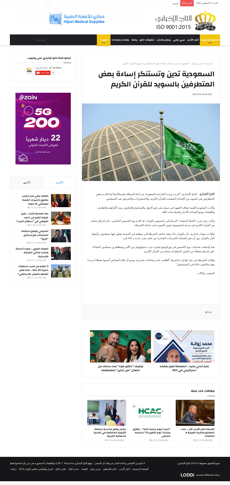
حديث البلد (73, 469)
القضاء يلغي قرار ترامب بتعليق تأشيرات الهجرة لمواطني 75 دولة (35, 200)
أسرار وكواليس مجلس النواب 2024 (36, 469)
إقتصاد (84, 469)
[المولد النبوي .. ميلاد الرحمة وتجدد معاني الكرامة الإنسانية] (61, 253)
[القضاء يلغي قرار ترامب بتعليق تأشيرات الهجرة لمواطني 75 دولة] (61, 200)
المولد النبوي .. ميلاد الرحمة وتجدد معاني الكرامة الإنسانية (32, 252)
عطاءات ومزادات (120, 40)
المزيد (104, 40)
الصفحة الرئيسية (210, 40)
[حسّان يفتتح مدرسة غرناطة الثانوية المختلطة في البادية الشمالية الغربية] (106, 413)
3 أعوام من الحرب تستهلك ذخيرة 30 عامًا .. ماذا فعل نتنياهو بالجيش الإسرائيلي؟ (33, 270)
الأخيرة (59, 182)
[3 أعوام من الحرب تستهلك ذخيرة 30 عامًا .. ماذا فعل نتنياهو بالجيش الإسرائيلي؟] (61, 270)
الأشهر (26, 182)
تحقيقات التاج (147, 40)
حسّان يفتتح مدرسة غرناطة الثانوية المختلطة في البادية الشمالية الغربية (110, 432)
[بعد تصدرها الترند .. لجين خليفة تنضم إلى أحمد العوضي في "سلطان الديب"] (61, 218)
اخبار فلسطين (110, 469)
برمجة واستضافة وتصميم (208, 474)
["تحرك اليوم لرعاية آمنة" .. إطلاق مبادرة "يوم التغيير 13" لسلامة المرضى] (151, 413)
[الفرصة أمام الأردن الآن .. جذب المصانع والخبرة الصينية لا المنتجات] (195, 413)
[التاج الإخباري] (187, 20)
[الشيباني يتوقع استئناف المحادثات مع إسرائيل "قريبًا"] (61, 235)
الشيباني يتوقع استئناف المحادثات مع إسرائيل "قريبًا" (34, 235)
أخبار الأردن (193, 40)
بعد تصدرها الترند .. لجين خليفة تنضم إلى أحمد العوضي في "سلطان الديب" (32, 217)
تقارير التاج (61, 469)
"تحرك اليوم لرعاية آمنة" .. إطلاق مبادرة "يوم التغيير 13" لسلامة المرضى (151, 432)
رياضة (135, 40)
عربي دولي (179, 40)
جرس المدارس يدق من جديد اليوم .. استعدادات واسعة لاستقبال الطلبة (144, 3)
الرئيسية (208, 63)
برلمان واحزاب (164, 40)
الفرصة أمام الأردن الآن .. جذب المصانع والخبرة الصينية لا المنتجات (198, 432)
